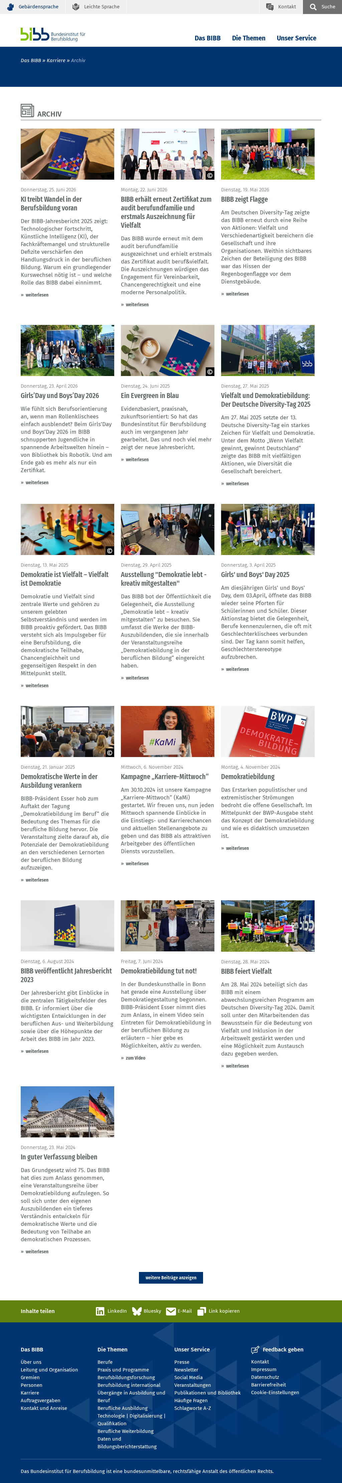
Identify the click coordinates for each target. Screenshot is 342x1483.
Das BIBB (208, 38)
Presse (181, 1362)
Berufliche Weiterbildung (126, 1431)
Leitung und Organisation (49, 1370)
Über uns (31, 1362)
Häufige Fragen (191, 1401)
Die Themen (249, 38)
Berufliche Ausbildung (123, 1408)
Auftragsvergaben (40, 1401)
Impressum (264, 1369)
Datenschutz (265, 1377)
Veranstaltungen (192, 1385)
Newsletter (186, 1370)
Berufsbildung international (129, 1385)
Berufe (105, 1362)
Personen (31, 1385)
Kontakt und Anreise (44, 1408)
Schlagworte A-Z (192, 1408)
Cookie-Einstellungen (275, 1392)
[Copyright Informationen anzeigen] (210, 175)
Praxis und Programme (123, 1370)
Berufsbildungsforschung (126, 1377)
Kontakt (260, 1362)
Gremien (30, 1377)
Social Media (188, 1377)
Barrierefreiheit (268, 1385)
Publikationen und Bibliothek (207, 1393)
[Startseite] (63, 34)
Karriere (56, 60)
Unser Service (296, 38)
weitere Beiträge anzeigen (171, 1278)
